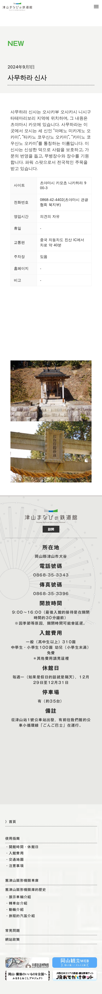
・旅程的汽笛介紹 (20, 915)
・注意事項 (14, 865)
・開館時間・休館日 (22, 846)
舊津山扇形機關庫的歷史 (25, 889)
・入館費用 (14, 853)
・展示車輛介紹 (18, 897)
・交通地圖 (14, 859)
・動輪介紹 (14, 909)
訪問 (51, 529)
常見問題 (12, 930)
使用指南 (12, 838)
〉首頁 (10, 821)
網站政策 (12, 939)
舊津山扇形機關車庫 (22, 880)
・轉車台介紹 (16, 903)
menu (96, 6)
